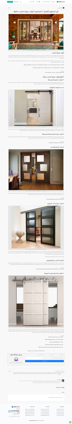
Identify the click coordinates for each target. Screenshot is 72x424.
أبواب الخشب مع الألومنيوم (52, 372)
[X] (11, 416)
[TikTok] (9, 416)
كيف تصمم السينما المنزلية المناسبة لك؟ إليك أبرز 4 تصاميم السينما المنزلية (50, 347)
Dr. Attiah (60, 7)
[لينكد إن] (13, 416)
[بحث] (21, 1)
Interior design (58, 372)
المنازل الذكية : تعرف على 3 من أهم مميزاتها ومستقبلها (54, 339)
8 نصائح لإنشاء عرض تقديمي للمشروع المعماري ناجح (55, 199)
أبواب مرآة (18, 372)
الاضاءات (27, 373)
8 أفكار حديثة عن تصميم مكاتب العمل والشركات (53, 256)
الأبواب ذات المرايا (30, 373)
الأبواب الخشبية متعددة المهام (38, 373)
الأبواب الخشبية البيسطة (45, 373)
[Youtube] (17, 416)
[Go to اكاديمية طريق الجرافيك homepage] (61, 2)
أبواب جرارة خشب (39, 372)
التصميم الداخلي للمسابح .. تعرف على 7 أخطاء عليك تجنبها (54, 72)
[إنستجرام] (15, 416)
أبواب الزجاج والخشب (45, 372)
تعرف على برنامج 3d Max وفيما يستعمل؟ (56, 342)
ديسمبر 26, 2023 (59, 8)
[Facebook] (19, 416)
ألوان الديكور (59, 373)
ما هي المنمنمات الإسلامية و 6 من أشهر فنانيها (56, 142)
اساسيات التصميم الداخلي (53, 373)
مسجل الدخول (55, 397)
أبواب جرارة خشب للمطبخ (33, 372)
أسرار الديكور (14, 372)
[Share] (8, 371)
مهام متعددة (44, 332)
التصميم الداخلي (23, 373)
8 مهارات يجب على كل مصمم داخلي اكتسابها (55, 337)
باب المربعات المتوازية (17, 373)
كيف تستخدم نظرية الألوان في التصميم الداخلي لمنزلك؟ (54, 344)
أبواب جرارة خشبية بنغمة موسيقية (24, 372)
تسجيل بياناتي (44, 361)
